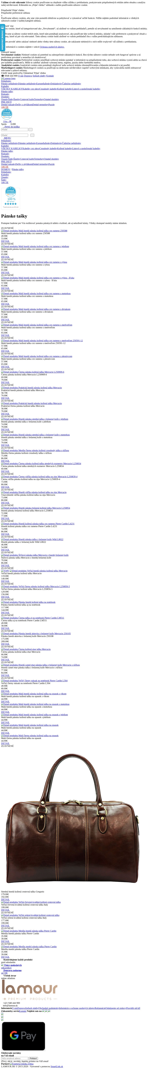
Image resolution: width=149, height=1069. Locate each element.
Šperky (17, 99)
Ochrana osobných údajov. (52, 47)
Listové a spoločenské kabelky (86, 89)
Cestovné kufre (27, 99)
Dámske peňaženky (27, 83)
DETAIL (5, 241)
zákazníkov (11, 966)
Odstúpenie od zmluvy (115, 1008)
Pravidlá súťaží (133, 1008)
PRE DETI (6, 102)
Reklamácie (100, 1008)
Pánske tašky (7, 91)
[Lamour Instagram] (46, 1011)
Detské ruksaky (8, 104)
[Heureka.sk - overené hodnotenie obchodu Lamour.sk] (6, 119)
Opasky (4, 99)
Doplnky (5, 96)
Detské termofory (40, 104)
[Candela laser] (21, 1064)
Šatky (11, 99)
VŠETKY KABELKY (12, 89)
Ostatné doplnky (51, 99)
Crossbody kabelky (48, 89)
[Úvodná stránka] (8, 78)
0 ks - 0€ (7, 121)
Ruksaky (5, 94)
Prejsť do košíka (11, 126)
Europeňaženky (43, 83)
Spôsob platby (39, 76)
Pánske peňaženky (9, 83)
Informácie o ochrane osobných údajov (77, 1008)
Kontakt (50, 76)
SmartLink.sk (57, 1066)
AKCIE (4, 107)
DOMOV (5, 169)
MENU (7, 138)
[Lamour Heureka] (49, 1011)
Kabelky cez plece (31, 89)
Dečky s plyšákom (23, 104)
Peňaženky (6, 81)
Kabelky (5, 86)
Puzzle (51, 104)
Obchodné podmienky (48, 1008)
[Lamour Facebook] (43, 1011)
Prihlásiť (33, 1058)
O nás (20, 76)
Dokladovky (56, 83)
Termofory (39, 99)
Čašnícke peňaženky (71, 83)
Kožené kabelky (64, 89)
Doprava (28, 76)
